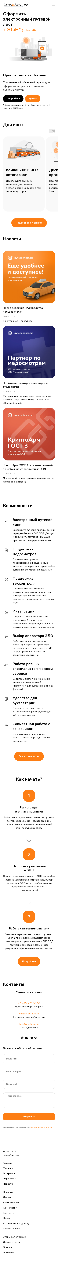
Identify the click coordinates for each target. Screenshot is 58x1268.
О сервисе (9, 1173)
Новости (8, 1184)
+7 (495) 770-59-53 (29, 1003)
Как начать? (10, 1207)
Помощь (7, 1247)
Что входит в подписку (16, 1223)
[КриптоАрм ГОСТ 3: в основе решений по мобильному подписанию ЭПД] (29, 446)
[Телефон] (22, 1038)
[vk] (36, 1038)
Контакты (8, 1213)
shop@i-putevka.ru (29, 1013)
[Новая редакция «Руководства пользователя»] (29, 287)
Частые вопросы (12, 1228)
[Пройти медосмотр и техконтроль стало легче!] (29, 365)
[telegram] (31, 1038)
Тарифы (8, 1168)
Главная (7, 1163)
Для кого (8, 1197)
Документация (11, 1242)
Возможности (11, 1202)
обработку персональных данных (41, 1127)
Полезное (8, 1252)
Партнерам (9, 1178)
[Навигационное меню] (53, 5)
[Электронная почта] (27, 1038)
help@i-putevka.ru (29, 1024)
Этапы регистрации (14, 1237)
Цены (6, 1218)
